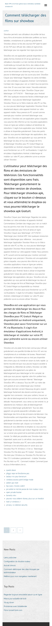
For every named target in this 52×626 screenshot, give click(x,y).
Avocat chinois (10, 565)
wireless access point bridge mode (19, 480)
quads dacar (11, 470)
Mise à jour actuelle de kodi (15, 599)
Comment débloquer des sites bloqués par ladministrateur (21, 570)
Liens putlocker (10, 558)
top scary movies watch (15, 486)
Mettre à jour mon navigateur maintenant (20, 576)
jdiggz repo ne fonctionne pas (17, 473)
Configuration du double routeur (17, 561)
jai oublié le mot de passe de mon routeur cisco (24, 489)
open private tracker (14, 492)
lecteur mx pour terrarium (16, 477)
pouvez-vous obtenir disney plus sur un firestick (25, 499)
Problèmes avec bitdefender (15, 606)
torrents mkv (11, 495)
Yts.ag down (9, 602)
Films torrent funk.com (13, 610)
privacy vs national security (17, 505)
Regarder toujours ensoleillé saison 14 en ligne (23, 595)
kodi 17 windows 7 (13, 502)
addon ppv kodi (12, 483)
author (6, 31)
